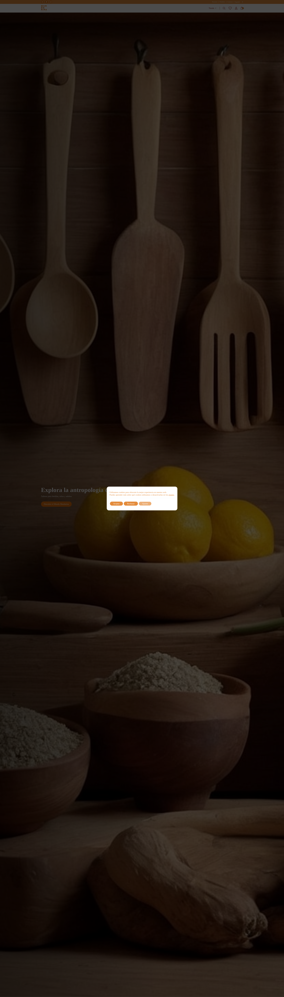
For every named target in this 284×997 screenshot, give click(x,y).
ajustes (171, 495)
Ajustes (145, 503)
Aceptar (116, 503)
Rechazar (131, 503)
